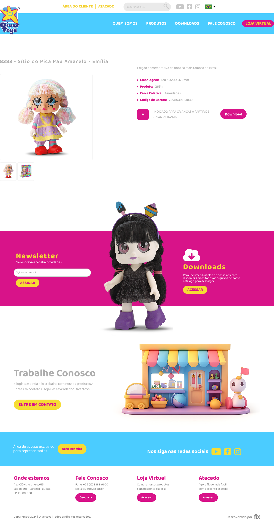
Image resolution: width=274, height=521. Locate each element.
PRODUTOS (156, 23)
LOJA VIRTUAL (258, 23)
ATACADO (106, 6)
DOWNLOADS (187, 23)
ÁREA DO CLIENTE (78, 6)
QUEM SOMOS (125, 23)
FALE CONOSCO (221, 23)
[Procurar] (166, 7)
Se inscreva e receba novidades (39, 262)
